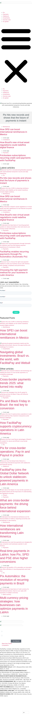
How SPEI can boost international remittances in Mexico (13, 132)
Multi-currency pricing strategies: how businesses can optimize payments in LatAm (14, 605)
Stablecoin (6, 16)
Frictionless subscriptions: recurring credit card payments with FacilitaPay (15, 158)
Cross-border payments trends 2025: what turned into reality (15, 383)
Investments (6, 18)
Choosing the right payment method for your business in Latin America (14, 272)
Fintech (5, 495)
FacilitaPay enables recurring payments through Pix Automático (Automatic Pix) (14, 254)
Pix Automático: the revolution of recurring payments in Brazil (14, 579)
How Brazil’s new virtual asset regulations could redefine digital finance (14, 145)
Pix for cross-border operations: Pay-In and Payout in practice (15, 451)
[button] (16, 55)
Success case (7, 19)
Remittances (6, 126)
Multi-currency (7, 594)
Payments (5, 14)
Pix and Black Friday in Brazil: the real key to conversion (15, 404)
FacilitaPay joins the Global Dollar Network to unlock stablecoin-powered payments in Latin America (14, 477)
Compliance (6, 139)
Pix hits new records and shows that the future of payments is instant (15, 180)
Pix (4, 12)
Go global (5, 21)
